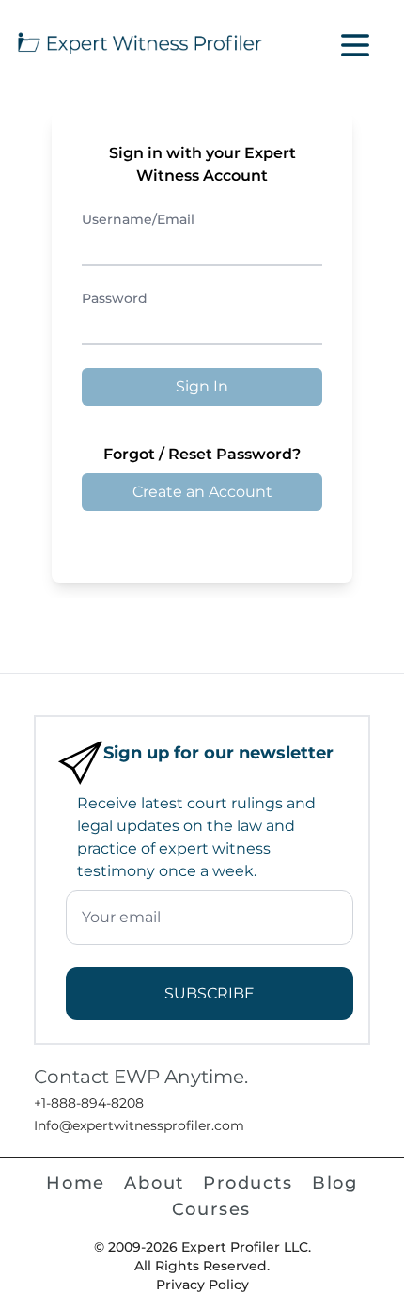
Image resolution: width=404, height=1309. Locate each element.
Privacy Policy (202, 1284)
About (154, 1183)
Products (247, 1183)
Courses (212, 1209)
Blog (335, 1183)
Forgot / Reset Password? (202, 454)
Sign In (202, 386)
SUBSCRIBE (209, 993)
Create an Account (202, 492)
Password (115, 298)
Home (75, 1183)
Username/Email (138, 219)
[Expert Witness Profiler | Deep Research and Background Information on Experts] (138, 40)
